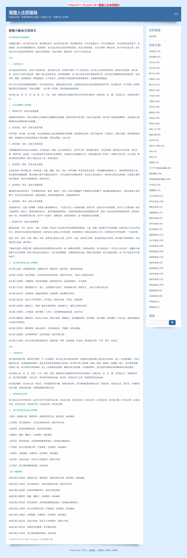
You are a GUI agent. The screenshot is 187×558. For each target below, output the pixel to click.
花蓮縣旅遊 (155, 290)
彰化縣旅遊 (156, 246)
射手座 (154, 107)
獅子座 (154, 85)
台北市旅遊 (156, 196)
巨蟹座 (154, 79)
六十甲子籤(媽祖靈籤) (160, 168)
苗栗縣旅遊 (156, 235)
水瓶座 (154, 118)
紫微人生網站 (112, 550)
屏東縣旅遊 (156, 285)
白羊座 (154, 62)
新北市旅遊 (156, 201)
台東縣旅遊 (155, 296)
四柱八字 (154, 129)
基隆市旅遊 (155, 207)
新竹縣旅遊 (155, 229)
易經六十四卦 (156, 146)
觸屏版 (92, 550)
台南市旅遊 (156, 274)
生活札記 (154, 185)
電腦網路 (154, 190)
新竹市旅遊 (155, 224)
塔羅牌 (154, 163)
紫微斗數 (154, 135)
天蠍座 (154, 101)
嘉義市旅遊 (155, 263)
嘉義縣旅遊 (156, 268)
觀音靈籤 (155, 174)
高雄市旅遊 (156, 279)
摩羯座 (154, 113)
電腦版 (101, 550)
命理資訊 (154, 51)
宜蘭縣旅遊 (155, 213)
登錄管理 (153, 36)
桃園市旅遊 (155, 218)
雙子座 (154, 74)
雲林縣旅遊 (156, 257)
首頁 (176, 14)
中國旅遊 (154, 302)
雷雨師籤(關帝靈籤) (159, 179)
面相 (153, 157)
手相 (153, 151)
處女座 (154, 90)
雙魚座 (154, 124)
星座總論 (154, 57)
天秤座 (154, 96)
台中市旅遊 (156, 240)
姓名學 (154, 140)
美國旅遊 (154, 307)
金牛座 (154, 68)
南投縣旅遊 (156, 252)
